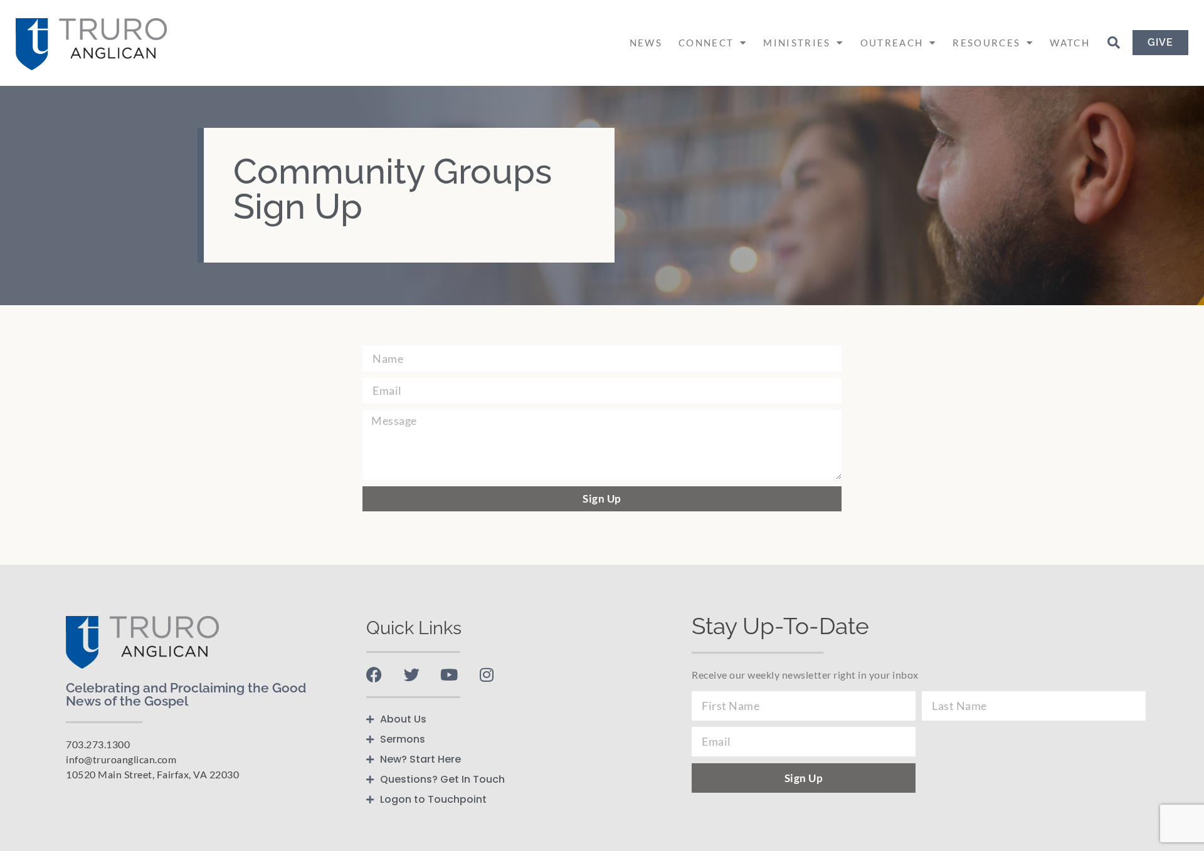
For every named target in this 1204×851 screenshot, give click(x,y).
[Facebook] (374, 674)
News (646, 42)
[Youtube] (449, 674)
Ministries (796, 42)
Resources (986, 42)
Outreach (891, 42)
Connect (706, 42)
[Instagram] (487, 674)
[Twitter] (412, 674)
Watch (1070, 42)
